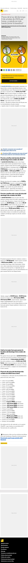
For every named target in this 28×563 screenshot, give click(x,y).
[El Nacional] (2, 11)
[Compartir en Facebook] (9, 70)
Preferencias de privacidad (7, 559)
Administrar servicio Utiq (7, 561)
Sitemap (3, 551)
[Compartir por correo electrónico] (11, 70)
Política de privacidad (6, 555)
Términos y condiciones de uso (8, 553)
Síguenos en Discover (5, 8)
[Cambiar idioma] (23, 11)
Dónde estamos (5, 547)
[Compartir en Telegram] (6, 70)
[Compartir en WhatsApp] (4, 70)
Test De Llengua (13, 8)
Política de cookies (5, 557)
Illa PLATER (20, 8)
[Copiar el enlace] (14, 70)
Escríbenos (4, 549)
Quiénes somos (5, 543)
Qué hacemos (4, 545)
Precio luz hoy (4, 443)
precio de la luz (6, 86)
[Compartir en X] (1, 70)
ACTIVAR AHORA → (14, 80)
